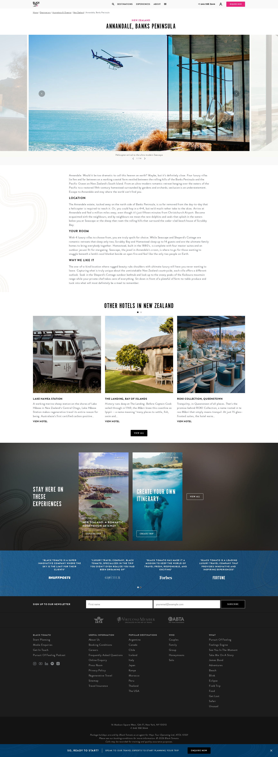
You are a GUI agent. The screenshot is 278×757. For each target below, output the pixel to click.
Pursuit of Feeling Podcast (49, 655)
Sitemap (93, 681)
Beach (212, 670)
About (157, 4)
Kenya (132, 670)
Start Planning (41, 640)
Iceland (133, 655)
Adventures (216, 665)
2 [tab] (140, 587)
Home (35, 12)
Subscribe (233, 604)
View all (139, 433)
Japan (132, 665)
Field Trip (215, 686)
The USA (134, 691)
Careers (93, 650)
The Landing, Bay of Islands (126, 399)
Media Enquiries (42, 645)
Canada (133, 645)
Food (212, 691)
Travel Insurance (98, 686)
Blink (212, 676)
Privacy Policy (97, 670)
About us (94, 640)
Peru (131, 681)
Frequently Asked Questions (106, 655)
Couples (174, 640)
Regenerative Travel (100, 676)
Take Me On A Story (221, 655)
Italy (131, 660)
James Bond (216, 660)
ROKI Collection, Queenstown (200, 399)
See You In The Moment (223, 650)
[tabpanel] (65, 372)
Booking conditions (100, 645)
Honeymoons (177, 655)
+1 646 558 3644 (206, 4)
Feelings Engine (218, 645)
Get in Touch (40, 650)
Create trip (146, 533)
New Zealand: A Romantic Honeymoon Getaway (103, 524)
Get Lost (214, 696)
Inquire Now (236, 4)
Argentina (135, 640)
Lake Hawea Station (47, 399)
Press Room (96, 665)
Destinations (125, 4)
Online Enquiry (98, 660)
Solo (171, 660)
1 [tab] (138, 587)
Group (172, 650)
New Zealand (78, 12)
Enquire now (199, 750)
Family (173, 645)
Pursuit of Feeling (220, 640)
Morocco (134, 676)
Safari (212, 701)
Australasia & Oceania (61, 12)
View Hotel (40, 421)
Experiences (143, 4)
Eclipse (213, 681)
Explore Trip (93, 533)
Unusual (213, 706)
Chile (132, 650)
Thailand (134, 686)
